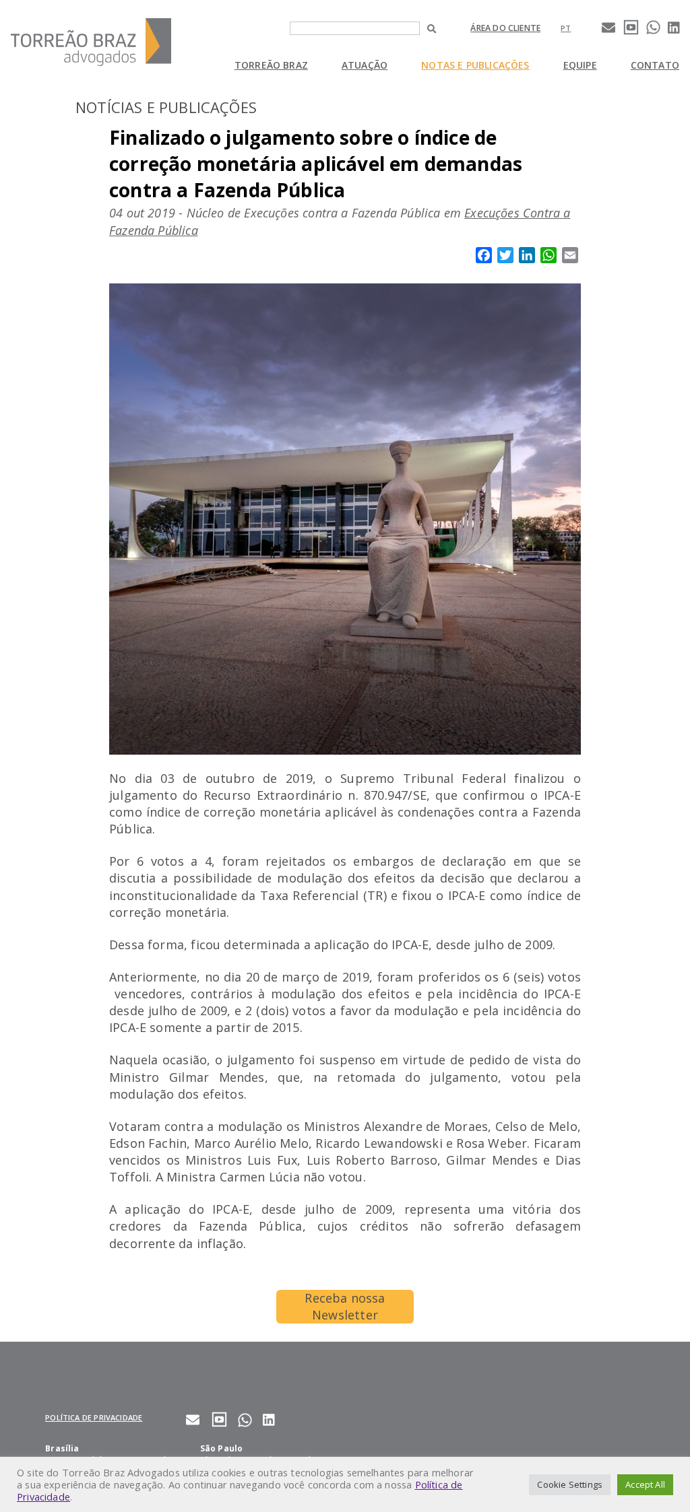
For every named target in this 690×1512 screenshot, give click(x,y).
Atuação (364, 65)
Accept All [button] (645, 1484)
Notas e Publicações (475, 65)
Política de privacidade (93, 1417)
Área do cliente (505, 28)
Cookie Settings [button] (569, 1484)
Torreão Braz (271, 65)
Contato (655, 65)
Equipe (580, 65)
